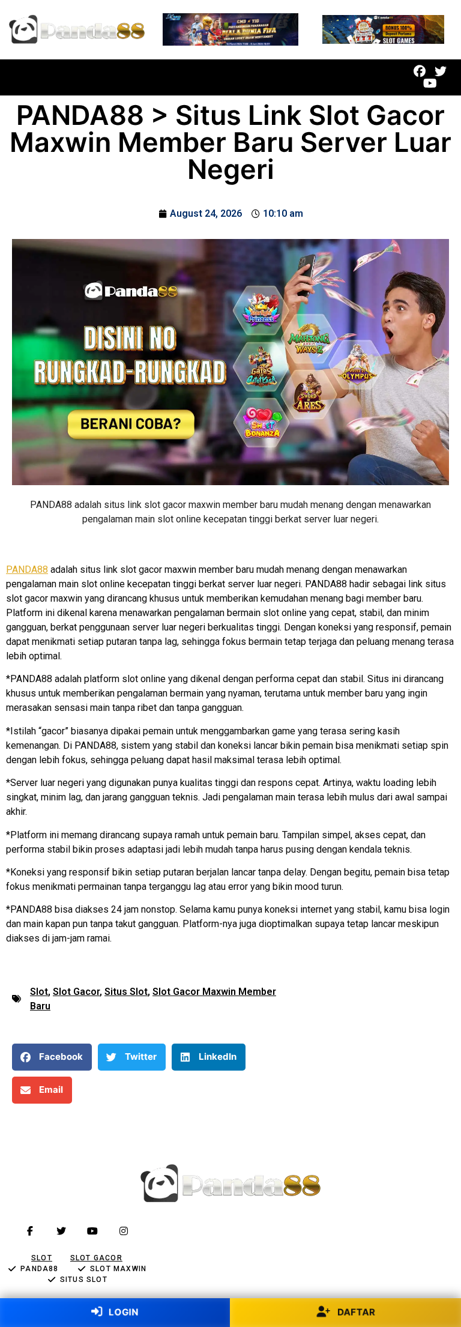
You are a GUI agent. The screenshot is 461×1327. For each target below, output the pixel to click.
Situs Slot (126, 991)
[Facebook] (420, 71)
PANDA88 (27, 569)
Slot (39, 991)
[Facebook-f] (30, 1231)
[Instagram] (123, 1231)
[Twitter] (441, 71)
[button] (184, 78)
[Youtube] (430, 83)
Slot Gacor (76, 991)
